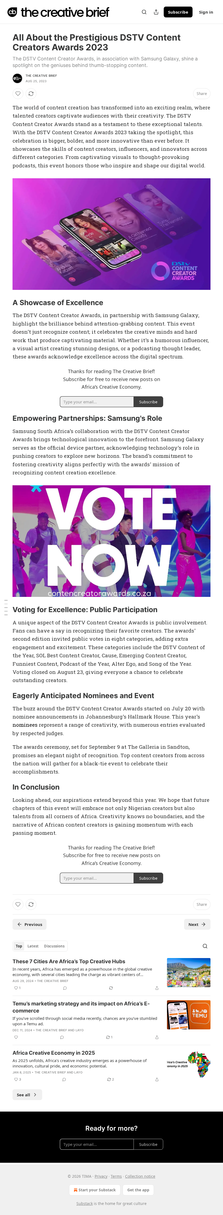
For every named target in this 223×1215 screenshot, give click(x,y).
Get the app (138, 1189)
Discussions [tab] (54, 946)
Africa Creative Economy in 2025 (54, 1053)
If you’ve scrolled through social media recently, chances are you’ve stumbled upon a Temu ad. (85, 1020)
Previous (33, 924)
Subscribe (178, 12)
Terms (116, 1176)
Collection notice (140, 1176)
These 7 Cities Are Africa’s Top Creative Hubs (69, 961)
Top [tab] (19, 946)
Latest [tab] (33, 946)
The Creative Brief (41, 76)
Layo (80, 1030)
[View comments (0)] (65, 988)
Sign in (206, 12)
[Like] (18, 93)
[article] (111, 974)
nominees (25, 724)
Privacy (101, 1176)
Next (193, 924)
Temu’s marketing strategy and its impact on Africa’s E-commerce (81, 1007)
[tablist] (40, 946)
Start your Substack (97, 1189)
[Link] (5, 302)
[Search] (144, 12)
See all (23, 1094)
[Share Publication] (156, 12)
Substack (84, 1203)
